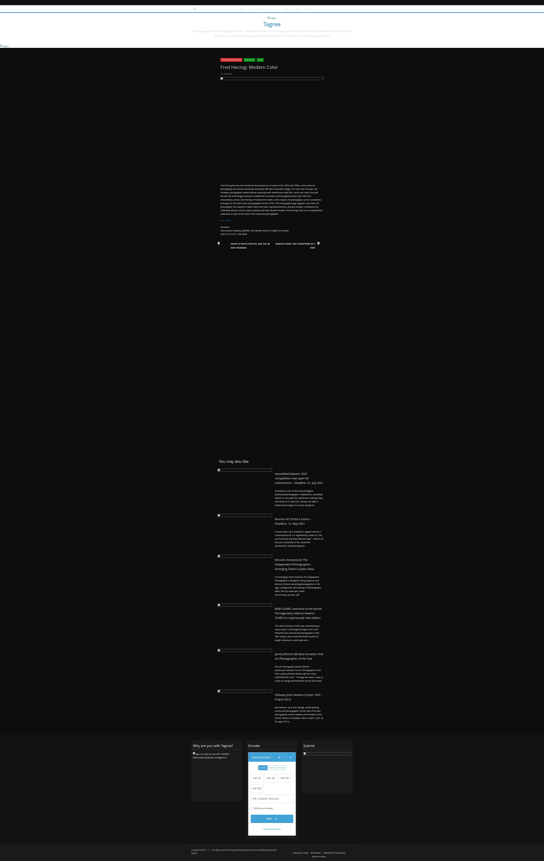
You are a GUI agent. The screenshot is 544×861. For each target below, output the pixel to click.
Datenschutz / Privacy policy (334, 853)
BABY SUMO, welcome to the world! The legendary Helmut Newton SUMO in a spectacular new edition (298, 613)
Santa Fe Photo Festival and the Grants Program (250, 245)
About (242, 9)
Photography (255, 9)
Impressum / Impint (300, 853)
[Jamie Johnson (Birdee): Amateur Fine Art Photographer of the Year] (245, 650)
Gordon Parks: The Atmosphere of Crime (295, 245)
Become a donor (319, 856)
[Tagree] (194, 8)
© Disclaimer (316, 853)
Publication (249, 60)
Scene (260, 60)
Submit (298, 9)
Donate (286, 9)
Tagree (272, 24)
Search (309, 9)
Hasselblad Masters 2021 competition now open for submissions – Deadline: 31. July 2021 (299, 478)
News (269, 9)
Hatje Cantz (225, 220)
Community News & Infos (231, 60)
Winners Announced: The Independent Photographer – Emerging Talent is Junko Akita (294, 564)
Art (277, 9)
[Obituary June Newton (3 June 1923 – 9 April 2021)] (245, 691)
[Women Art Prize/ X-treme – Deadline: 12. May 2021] (245, 515)
